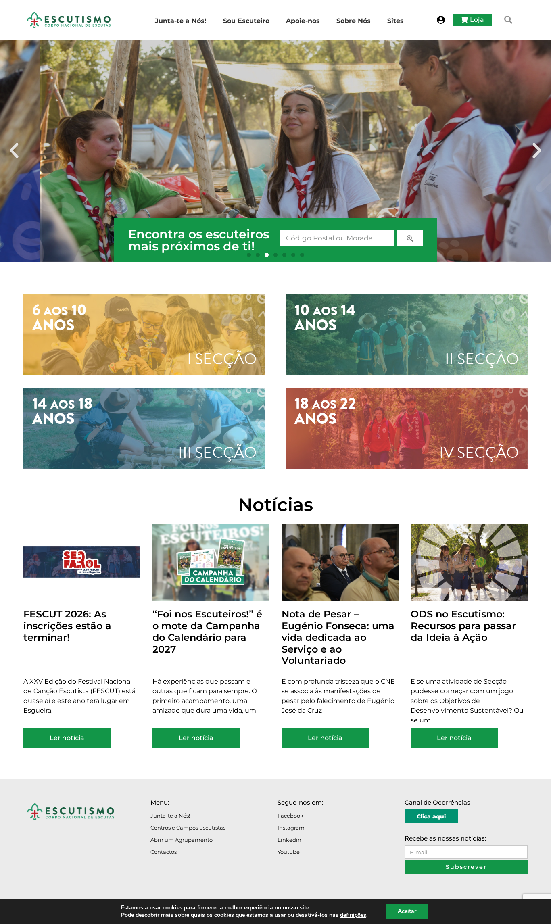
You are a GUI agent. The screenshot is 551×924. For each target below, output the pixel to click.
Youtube (289, 852)
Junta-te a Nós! (170, 815)
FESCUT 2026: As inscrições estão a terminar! (67, 625)
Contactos (163, 852)
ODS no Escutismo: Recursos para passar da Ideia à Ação (463, 625)
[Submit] (410, 238)
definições (353, 915)
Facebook (290, 815)
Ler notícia (67, 738)
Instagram (291, 827)
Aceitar (407, 911)
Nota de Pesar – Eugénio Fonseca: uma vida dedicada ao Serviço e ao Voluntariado (338, 637)
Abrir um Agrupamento (181, 839)
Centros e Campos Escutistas (187, 827)
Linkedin (289, 839)
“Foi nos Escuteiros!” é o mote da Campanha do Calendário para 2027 (207, 631)
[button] (508, 20)
